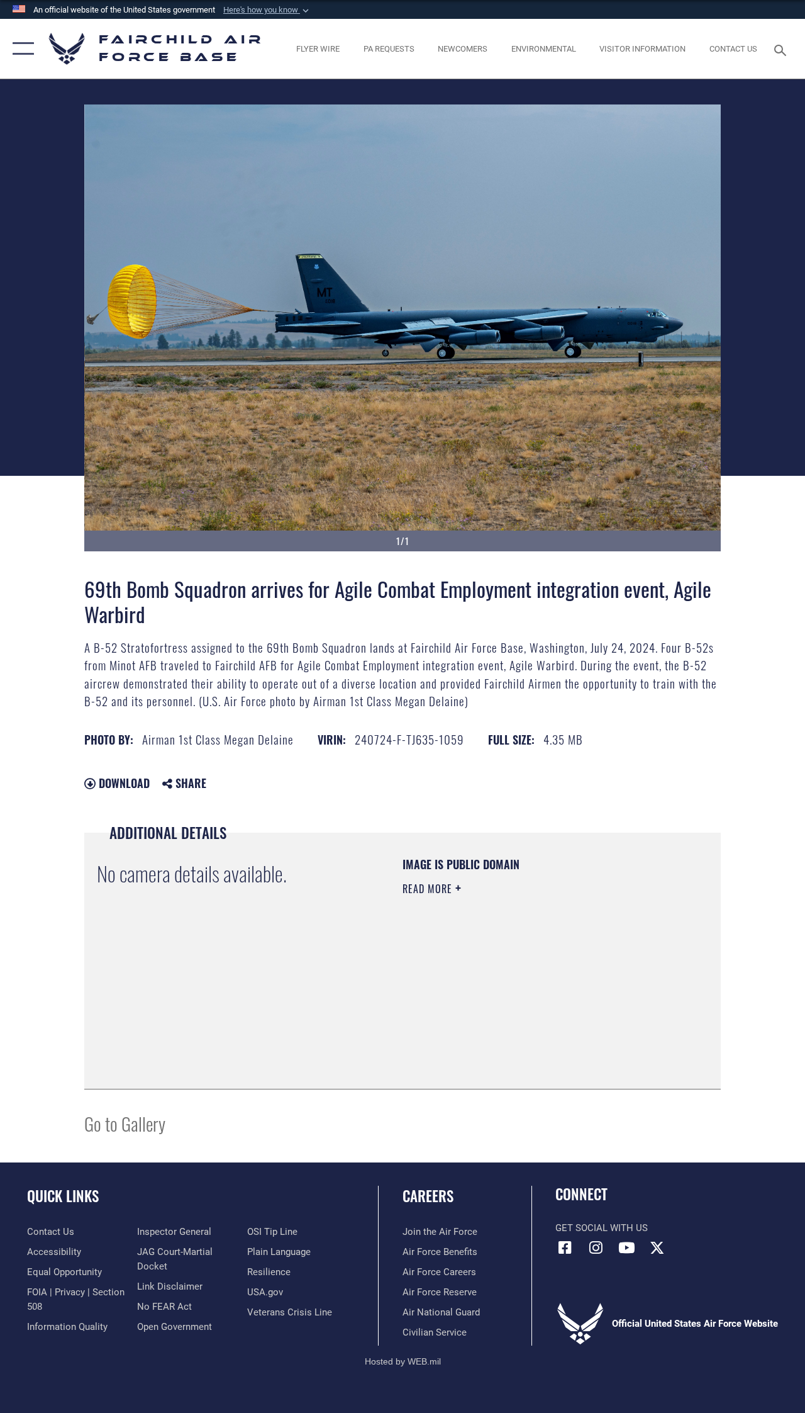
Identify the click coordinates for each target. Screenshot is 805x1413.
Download (123, 783)
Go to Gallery (124, 1123)
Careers (427, 1196)
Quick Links (63, 1196)
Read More (428, 888)
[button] (267, 10)
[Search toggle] (782, 48)
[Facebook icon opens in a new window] (564, 1247)
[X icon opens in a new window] (657, 1247)
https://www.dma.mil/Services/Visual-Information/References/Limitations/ (515, 995)
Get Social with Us (601, 1228)
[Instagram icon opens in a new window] (595, 1247)
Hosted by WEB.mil (403, 1361)
